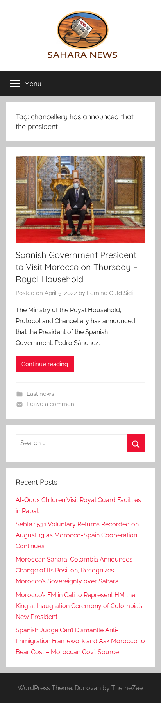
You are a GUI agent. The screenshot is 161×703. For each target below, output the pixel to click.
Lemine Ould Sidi (110, 293)
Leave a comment (51, 404)
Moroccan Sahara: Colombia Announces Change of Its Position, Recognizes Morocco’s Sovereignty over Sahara (74, 570)
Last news (40, 393)
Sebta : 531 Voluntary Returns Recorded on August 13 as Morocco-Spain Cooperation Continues (77, 535)
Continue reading (44, 364)
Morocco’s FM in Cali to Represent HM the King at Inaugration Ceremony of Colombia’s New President (79, 606)
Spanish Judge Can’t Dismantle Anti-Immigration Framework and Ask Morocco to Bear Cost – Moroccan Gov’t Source (80, 641)
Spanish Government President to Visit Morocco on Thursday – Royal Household (77, 266)
